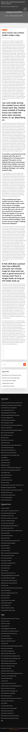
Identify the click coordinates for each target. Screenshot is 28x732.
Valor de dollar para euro (6, 695)
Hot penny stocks (4, 585)
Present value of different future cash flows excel (11, 402)
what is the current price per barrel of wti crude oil (13, 3)
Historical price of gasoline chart (8, 563)
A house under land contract (8, 386)
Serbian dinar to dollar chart (7, 713)
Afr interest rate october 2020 (7, 523)
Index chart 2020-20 (5, 460)
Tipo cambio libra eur (5, 477)
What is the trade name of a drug (8, 653)
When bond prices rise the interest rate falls (11, 375)
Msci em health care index (6, 435)
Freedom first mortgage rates (7, 651)
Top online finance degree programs (9, 580)
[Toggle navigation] (25, 9)
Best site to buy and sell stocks (7, 432)
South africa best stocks (6, 668)
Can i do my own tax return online (8, 683)
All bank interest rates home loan (8, 661)
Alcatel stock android (5, 595)
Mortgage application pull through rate (9, 525)
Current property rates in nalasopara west (10, 455)
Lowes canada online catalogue (9, 380)
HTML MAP (16, 729)
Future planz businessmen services (8, 513)
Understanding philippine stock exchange (10, 415)
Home (6, 15)
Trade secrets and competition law (8, 675)
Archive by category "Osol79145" (16, 15)
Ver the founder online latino (7, 447)
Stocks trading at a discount (7, 422)
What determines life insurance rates (9, 633)
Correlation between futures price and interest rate (12, 485)
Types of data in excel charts (7, 528)
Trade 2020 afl (4, 457)
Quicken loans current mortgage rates (9, 690)
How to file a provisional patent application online (11, 646)
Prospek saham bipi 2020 (6, 603)
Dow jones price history (6, 560)
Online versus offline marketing (8, 520)
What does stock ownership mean (8, 450)
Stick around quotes (5, 533)
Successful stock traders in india (8, 610)
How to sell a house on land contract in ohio (10, 540)
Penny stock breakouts (6, 565)
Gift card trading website (6, 497)
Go (24, 364)
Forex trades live (4, 570)
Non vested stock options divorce (8, 495)
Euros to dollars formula (6, 500)
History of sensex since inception (8, 600)
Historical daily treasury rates (7, 555)
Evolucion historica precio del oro (8, 573)
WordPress (15, 728)
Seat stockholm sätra (5, 472)
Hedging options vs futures (8, 383)
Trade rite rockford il (5, 548)
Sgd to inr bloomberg (5, 590)
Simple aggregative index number (8, 412)
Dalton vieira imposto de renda (7, 665)
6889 (2, 720)
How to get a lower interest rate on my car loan (11, 698)
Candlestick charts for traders (7, 671)
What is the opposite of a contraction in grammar (11, 490)
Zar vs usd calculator (5, 636)
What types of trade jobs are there (8, 487)
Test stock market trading (6, 678)
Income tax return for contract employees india (11, 685)
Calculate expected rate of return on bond (10, 618)
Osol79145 (5, 29)
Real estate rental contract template (9, 708)
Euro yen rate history (5, 550)
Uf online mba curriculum (6, 480)
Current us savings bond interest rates (9, 593)
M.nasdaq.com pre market (6, 492)
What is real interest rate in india (8, 688)
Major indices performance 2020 (8, 641)
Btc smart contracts (5, 482)
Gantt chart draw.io (5, 621)
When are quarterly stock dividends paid (10, 553)
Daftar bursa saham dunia (6, 427)
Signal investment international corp (9, 583)
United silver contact (5, 462)
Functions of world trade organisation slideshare (11, 430)
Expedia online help (5, 538)
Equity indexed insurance (6, 475)
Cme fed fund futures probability (8, 420)
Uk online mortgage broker (7, 417)
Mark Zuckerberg (7, 38)
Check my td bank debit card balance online (10, 656)
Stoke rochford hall (5, 597)
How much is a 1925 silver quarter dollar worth (11, 467)
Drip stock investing (5, 442)
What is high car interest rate (7, 440)
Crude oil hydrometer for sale (7, 410)
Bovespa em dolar (5, 437)
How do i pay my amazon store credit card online (11, 588)
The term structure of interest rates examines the (11, 425)
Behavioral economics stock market (8, 452)
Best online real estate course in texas (9, 518)
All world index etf (5, 626)
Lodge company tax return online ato (9, 663)
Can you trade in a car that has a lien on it (10, 510)
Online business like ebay (6, 558)
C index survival (4, 643)
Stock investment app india (7, 535)
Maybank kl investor (5, 465)
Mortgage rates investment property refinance (11, 405)
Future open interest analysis (7, 700)
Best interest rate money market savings (11, 378)
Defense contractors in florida (7, 607)
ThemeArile (12, 729)
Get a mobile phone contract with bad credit (10, 658)
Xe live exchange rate (5, 605)
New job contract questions (7, 648)
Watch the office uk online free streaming (10, 715)
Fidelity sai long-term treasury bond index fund (11, 445)
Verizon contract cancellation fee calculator (10, 470)
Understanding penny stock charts (8, 628)
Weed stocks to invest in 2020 (7, 515)
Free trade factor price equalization (9, 407)
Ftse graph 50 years (5, 545)
